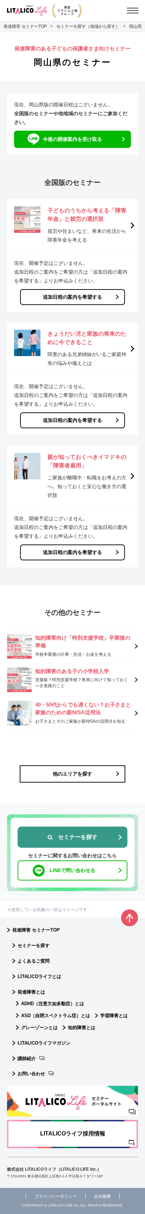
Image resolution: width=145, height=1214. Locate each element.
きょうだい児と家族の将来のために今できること (87, 338)
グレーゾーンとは (39, 1027)
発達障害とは (31, 992)
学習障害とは (114, 1015)
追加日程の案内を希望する (72, 297)
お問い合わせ (31, 1073)
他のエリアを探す (72, 774)
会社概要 (102, 1196)
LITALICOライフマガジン (44, 1043)
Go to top (129, 917)
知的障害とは (81, 1027)
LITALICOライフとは (39, 976)
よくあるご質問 (34, 961)
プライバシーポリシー (55, 1196)
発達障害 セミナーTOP (36, 930)
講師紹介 (27, 1058)
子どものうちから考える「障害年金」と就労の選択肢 (87, 214)
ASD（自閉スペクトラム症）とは (55, 1015)
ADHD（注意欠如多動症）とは (52, 1003)
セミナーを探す (34, 945)
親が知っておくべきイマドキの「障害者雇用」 (87, 461)
